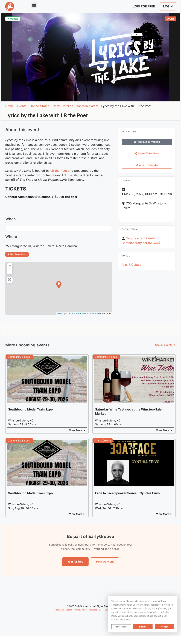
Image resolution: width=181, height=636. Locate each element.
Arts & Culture (132, 264)
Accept (164, 627)
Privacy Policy (80, 610)
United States (39, 106)
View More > (77, 430)
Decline (143, 627)
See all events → (165, 344)
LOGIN (168, 6)
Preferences (121, 627)
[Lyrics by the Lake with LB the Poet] (58, 284)
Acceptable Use (96, 610)
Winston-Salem (87, 106)
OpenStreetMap (91, 313)
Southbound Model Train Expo (30, 409)
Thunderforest (74, 313)
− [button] (10, 271)
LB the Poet (58, 170)
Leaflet (60, 313)
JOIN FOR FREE (144, 6)
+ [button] (10, 265)
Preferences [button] (125, 619)
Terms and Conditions (62, 610)
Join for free (75, 561)
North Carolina (62, 106)
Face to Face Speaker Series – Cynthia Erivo (127, 493)
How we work (105, 561)
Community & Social (19, 356)
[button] (34, 5)
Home (9, 106)
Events (22, 106)
